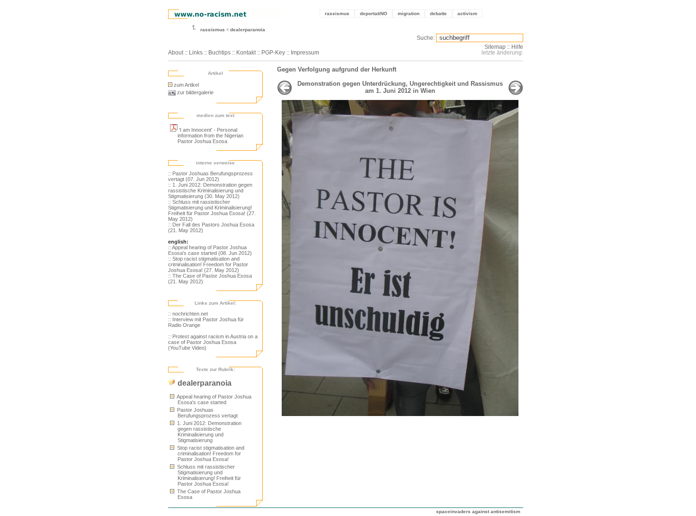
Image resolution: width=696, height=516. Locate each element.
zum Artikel (186, 85)
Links (196, 52)
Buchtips (219, 52)
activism (467, 13)
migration (408, 13)
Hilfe (517, 47)
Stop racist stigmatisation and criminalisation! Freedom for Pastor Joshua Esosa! (210, 453)
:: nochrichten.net (188, 314)
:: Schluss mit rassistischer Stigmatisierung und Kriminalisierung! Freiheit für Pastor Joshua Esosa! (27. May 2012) (212, 210)
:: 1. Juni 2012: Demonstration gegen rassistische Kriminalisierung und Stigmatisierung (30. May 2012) (210, 190)
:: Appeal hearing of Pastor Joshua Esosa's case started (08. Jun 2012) (210, 250)
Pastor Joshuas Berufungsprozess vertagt (207, 412)
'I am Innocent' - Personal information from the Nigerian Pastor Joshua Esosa (210, 135)
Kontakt (246, 52)
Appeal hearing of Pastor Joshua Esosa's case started (213, 399)
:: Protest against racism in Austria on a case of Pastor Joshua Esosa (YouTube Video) (213, 342)
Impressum (305, 52)
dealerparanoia (247, 29)
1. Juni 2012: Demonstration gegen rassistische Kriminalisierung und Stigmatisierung (208, 431)
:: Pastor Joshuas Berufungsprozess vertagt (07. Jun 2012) (210, 176)
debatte (438, 13)
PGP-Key (273, 52)
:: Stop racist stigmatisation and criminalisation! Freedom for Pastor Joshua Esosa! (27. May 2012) (208, 264)
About (175, 52)
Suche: (426, 38)
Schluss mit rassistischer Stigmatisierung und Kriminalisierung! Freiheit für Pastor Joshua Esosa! (208, 475)
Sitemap (495, 47)
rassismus (337, 13)
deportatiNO (373, 13)
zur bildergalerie (195, 92)
